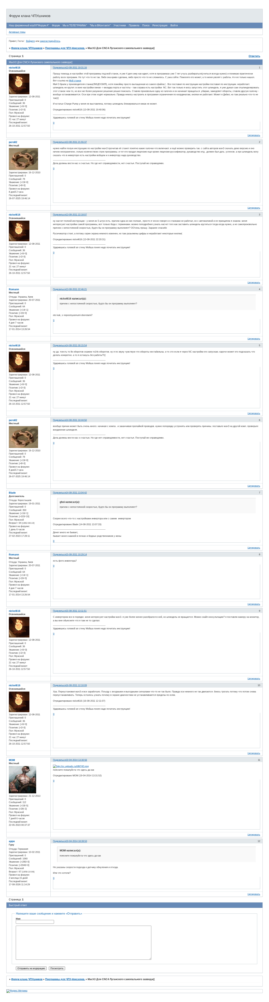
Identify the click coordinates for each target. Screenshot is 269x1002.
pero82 (13, 142)
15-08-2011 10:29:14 (76, 554)
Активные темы (17, 32)
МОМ (12, 760)
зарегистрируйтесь (50, 41)
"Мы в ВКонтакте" (100, 25)
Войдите (30, 41)
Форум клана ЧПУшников (26, 48)
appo (12, 841)
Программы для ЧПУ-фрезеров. (65, 48)
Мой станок (75, 80)
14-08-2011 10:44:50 (76, 420)
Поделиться (59, 67)
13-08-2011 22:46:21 (76, 289)
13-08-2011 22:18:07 (76, 214)
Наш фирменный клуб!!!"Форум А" (29, 25)
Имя (18, 918)
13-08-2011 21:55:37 (76, 142)
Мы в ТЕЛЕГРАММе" (75, 25)
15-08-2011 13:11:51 (76, 611)
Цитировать (254, 135)
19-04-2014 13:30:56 (76, 760)
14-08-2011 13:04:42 (76, 492)
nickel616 (14, 67)
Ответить (254, 56)
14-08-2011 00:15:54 (76, 345)
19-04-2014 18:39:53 (76, 841)
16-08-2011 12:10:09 (76, 685)
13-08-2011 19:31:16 (76, 67)
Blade (12, 492)
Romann (14, 289)
